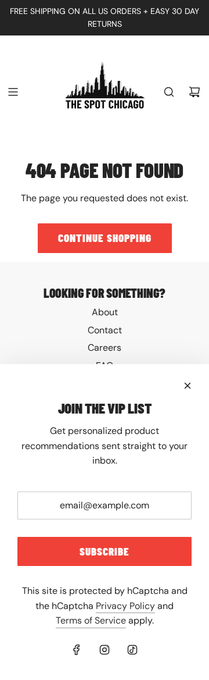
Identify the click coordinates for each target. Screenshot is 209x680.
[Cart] (194, 92)
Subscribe (104, 551)
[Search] (169, 92)
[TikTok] (132, 650)
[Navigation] (13, 92)
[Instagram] (104, 650)
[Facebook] (76, 650)
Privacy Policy (125, 606)
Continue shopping (105, 237)
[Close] (187, 385)
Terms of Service (91, 620)
